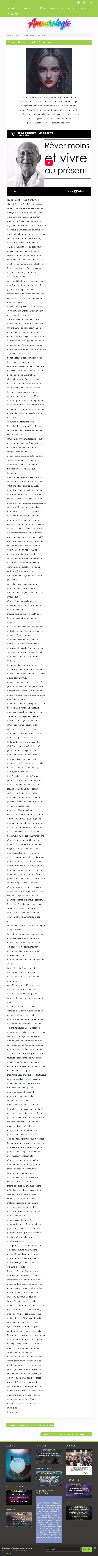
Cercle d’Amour (56, 8)
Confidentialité (6, 1553)
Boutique (82, 8)
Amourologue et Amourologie (18, 2)
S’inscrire (86, 1549)
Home (9, 35)
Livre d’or (70, 8)
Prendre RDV (13, 14)
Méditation (28, 8)
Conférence (42, 8)
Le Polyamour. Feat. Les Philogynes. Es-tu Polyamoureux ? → (66, 1434)
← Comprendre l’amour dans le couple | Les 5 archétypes (30, 1425)
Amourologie (13, 8)
